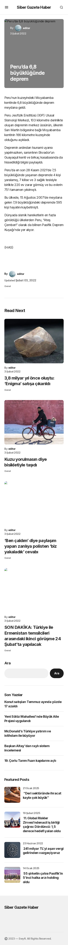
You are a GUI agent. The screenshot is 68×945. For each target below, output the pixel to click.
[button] (6, 7)
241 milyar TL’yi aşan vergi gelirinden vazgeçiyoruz (43, 851)
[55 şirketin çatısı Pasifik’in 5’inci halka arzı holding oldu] (12, 875)
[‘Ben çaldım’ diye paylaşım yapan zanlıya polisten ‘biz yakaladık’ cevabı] (34, 503)
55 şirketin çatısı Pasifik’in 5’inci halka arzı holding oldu (43, 878)
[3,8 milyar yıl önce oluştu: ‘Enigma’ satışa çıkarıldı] (34, 341)
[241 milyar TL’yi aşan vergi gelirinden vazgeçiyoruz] (12, 850)
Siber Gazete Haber (34, 7)
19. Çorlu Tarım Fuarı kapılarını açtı (30, 760)
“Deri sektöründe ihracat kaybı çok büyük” (42, 795)
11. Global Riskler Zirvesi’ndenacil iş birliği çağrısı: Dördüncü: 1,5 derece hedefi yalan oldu (42, 824)
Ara (7, 663)
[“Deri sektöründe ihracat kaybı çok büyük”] (12, 795)
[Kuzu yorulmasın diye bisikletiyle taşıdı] (34, 422)
